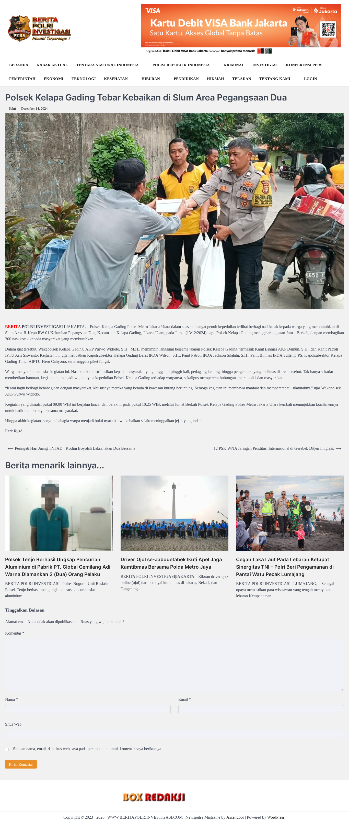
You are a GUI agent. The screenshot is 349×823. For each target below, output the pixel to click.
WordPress (276, 817)
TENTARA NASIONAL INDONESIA (107, 65)
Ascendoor (235, 817)
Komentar (14, 633)
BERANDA (18, 65)
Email (184, 699)
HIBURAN (151, 79)
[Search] (339, 72)
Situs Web (13, 724)
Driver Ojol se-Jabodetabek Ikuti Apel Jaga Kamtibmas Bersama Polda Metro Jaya (171, 563)
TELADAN (241, 79)
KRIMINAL (234, 65)
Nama (11, 699)
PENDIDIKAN (186, 79)
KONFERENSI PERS (304, 65)
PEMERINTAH (22, 79)
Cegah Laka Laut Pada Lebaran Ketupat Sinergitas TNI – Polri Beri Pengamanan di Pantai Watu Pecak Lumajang (285, 567)
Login (310, 79)
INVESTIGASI (265, 65)
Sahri (12, 108)
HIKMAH (215, 79)
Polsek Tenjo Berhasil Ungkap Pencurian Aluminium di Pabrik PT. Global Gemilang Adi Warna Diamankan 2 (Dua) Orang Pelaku (57, 567)
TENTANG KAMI (274, 79)
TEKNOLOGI (84, 79)
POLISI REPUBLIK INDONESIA (181, 65)
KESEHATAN (116, 79)
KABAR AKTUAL (52, 65)
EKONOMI (53, 79)
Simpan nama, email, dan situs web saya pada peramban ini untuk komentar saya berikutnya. (87, 749)
